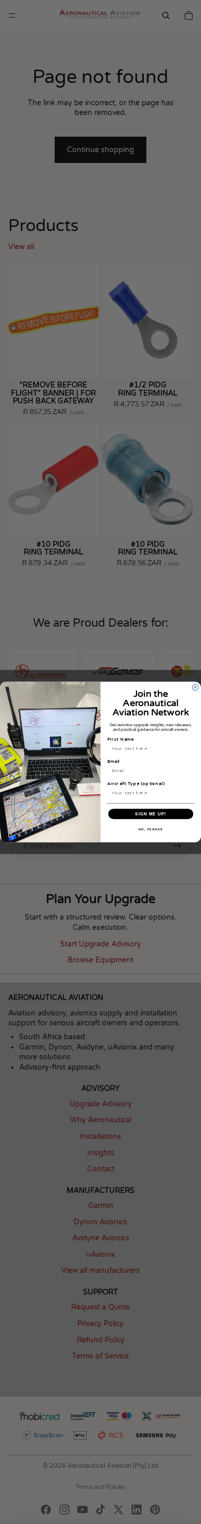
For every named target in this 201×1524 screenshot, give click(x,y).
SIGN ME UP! (150, 814)
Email (113, 761)
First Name (120, 739)
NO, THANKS (151, 829)
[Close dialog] (195, 687)
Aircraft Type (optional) (136, 783)
